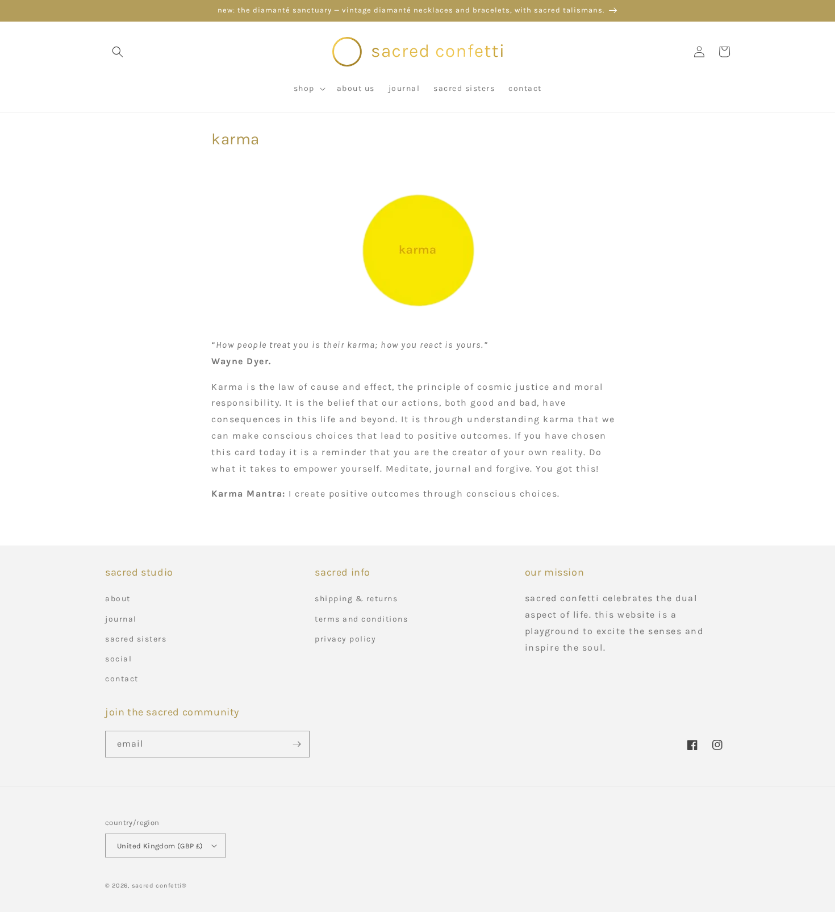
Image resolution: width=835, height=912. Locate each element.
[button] (117, 51)
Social (118, 659)
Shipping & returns (356, 598)
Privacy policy (345, 639)
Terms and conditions (361, 619)
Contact (122, 679)
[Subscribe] (296, 744)
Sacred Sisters (135, 639)
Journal (121, 619)
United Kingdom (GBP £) (160, 846)
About (118, 598)
